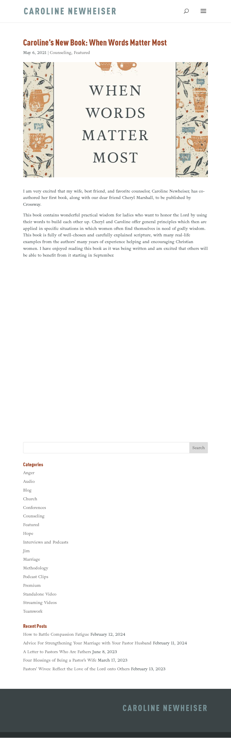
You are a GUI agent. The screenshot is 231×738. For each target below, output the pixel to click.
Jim (26, 550)
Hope (28, 533)
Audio (29, 481)
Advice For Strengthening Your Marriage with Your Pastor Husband (87, 643)
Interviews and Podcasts (45, 542)
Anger (28, 472)
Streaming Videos (40, 602)
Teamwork (33, 611)
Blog (27, 490)
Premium (32, 585)
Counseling (60, 52)
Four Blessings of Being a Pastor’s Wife (59, 660)
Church (30, 498)
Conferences (34, 507)
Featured (82, 52)
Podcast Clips (35, 576)
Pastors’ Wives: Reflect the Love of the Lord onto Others (76, 668)
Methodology (35, 568)
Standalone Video (39, 594)
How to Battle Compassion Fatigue (56, 634)
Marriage (31, 559)
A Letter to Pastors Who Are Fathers (57, 651)
